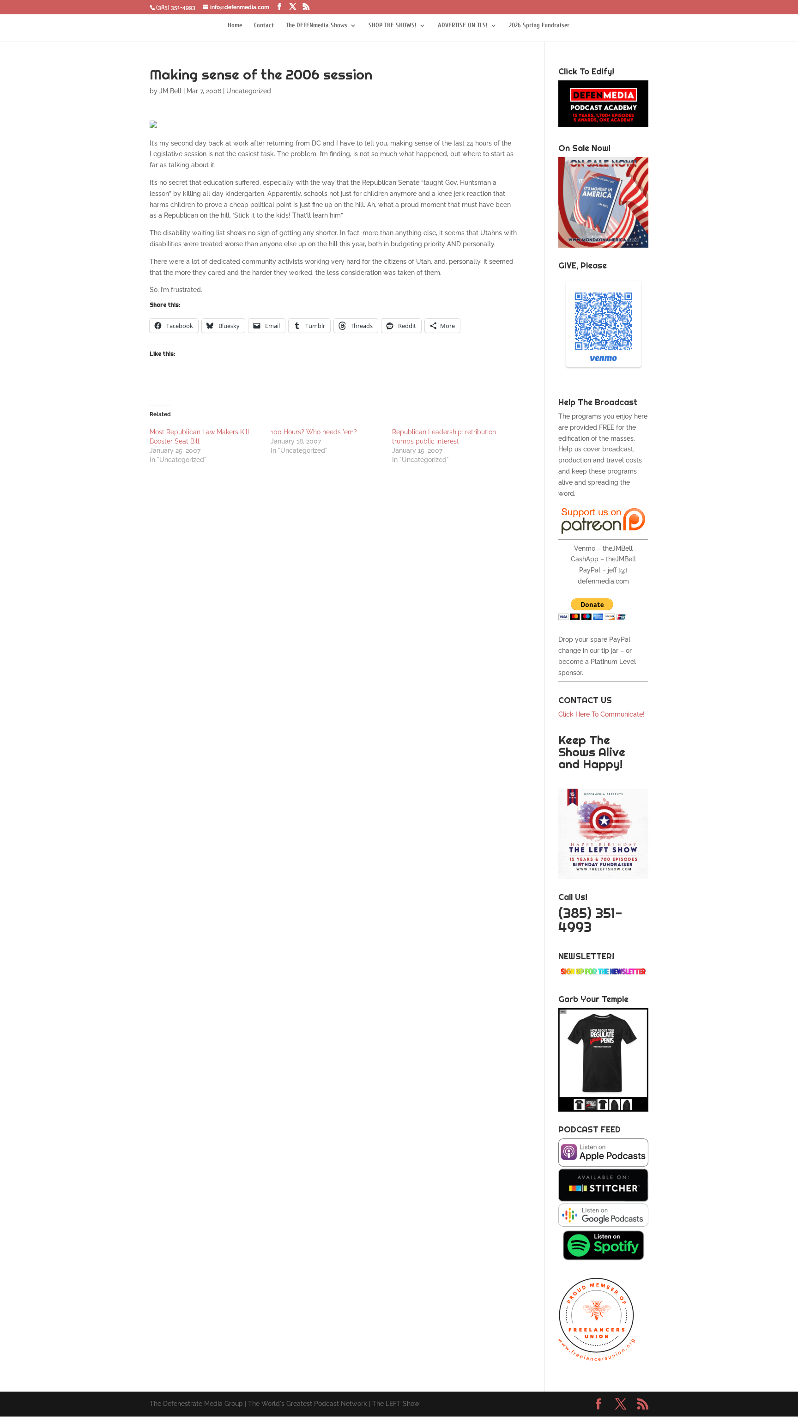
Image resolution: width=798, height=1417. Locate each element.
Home (235, 25)
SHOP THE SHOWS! (393, 25)
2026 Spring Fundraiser (539, 25)
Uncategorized (248, 91)
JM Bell (170, 91)
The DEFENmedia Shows (316, 25)
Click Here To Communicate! (602, 714)
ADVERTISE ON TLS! (463, 25)
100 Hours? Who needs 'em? (314, 432)
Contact (264, 25)
